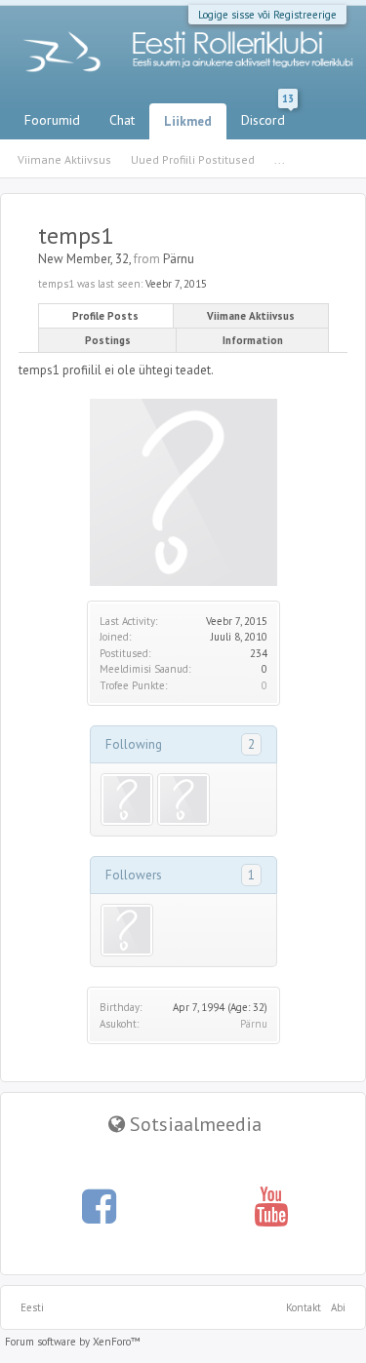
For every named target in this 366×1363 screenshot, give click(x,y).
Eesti (32, 1307)
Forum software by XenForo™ (73, 1341)
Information (253, 340)
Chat (122, 120)
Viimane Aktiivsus (251, 316)
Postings (108, 340)
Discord (267, 116)
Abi (338, 1307)
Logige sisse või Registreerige (267, 14)
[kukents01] (127, 930)
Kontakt (303, 1307)
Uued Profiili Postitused (193, 159)
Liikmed (188, 121)
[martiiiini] (127, 799)
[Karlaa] (183, 799)
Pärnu (253, 1024)
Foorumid (52, 120)
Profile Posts (105, 316)
